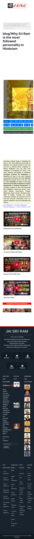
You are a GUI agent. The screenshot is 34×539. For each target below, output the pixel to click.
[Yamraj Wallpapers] (27, 417)
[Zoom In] (5, 125)
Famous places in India (30, 486)
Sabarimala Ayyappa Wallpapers (15, 23)
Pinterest (22, 368)
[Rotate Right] (28, 125)
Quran (4, 433)
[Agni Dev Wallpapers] (27, 435)
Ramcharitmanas (7, 429)
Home (5, 23)
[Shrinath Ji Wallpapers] (27, 447)
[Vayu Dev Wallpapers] (27, 441)
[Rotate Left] (25, 125)
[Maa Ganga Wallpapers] (27, 387)
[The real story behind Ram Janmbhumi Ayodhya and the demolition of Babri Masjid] (17, 405)
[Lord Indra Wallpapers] (27, 411)
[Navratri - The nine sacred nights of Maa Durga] (17, 384)
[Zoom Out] (8, 125)
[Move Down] (21, 125)
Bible (4, 431)
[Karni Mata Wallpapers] (27, 399)
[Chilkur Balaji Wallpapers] (27, 453)
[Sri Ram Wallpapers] (17, 5)
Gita (4, 426)
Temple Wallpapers (9, 207)
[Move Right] (15, 125)
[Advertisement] (18, 12)
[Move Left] (12, 125)
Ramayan (5, 427)
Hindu (4, 389)
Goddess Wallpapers (21, 205)
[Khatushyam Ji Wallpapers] (27, 393)
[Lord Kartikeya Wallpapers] (27, 423)
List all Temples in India (24, 207)
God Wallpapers (8, 205)
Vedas (7, 424)
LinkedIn (11, 368)
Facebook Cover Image (13, 513)
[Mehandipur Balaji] (27, 405)
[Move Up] (18, 125)
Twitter (17, 357)
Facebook (6, 357)
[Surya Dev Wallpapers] (27, 429)
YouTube (27, 357)
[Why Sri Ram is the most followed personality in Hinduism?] (17, 426)
